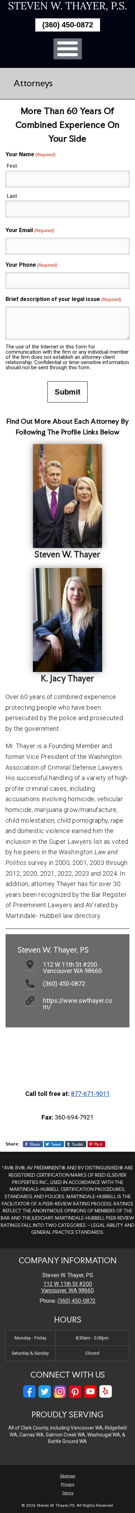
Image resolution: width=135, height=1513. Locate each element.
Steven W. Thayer (68, 554)
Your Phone (31, 265)
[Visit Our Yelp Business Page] (105, 1391)
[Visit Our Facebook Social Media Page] (29, 1391)
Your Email (30, 230)
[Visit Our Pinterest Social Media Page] (75, 1391)
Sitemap (67, 1476)
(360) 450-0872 (67, 24)
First (12, 166)
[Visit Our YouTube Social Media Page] (90, 1391)
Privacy (67, 1484)
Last (12, 196)
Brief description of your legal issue (63, 299)
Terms (67, 1492)
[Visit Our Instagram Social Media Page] (60, 1391)
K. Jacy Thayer (67, 678)
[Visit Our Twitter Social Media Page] (44, 1391)
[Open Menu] (67, 48)
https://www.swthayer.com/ (77, 1003)
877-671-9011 (90, 1093)
